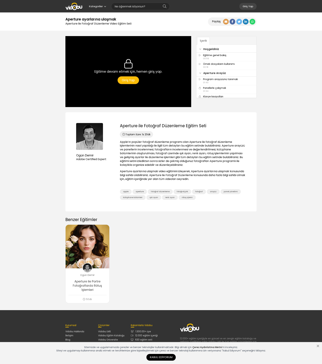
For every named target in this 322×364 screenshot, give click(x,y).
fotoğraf (199, 191)
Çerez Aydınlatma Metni (207, 347)
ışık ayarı (154, 197)
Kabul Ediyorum (161, 357)
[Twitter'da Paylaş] (239, 22)
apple (125, 191)
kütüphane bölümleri (132, 197)
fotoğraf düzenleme (160, 191)
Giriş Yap (248, 6)
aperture (140, 191)
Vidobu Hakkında (74, 331)
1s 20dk (137, 134)
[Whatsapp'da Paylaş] (252, 22)
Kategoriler (96, 6)
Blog (67, 339)
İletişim (69, 335)
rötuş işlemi (187, 197)
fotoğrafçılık (182, 191)
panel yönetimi (231, 191)
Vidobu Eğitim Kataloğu (111, 335)
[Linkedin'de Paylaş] (246, 22)
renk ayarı (170, 197)
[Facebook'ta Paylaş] (232, 22)
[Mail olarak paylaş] (226, 22)
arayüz (213, 191)
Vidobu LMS (104, 331)
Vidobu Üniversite (108, 339)
